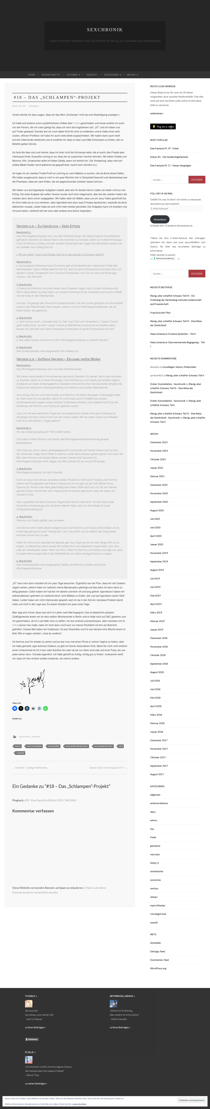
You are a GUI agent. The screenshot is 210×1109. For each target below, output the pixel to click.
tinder (20, 753)
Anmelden (155, 942)
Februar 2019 (157, 621)
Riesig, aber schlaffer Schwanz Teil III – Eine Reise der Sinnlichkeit (175, 388)
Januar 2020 (156, 544)
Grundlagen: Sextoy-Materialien (179, 366)
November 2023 (159, 450)
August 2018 (157, 672)
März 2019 (156, 612)
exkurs (153, 820)
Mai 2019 (155, 595)
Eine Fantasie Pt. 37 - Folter (164, 148)
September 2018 (159, 663)
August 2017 (157, 774)
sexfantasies (156, 871)
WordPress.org (158, 968)
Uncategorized (158, 913)
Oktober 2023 (158, 459)
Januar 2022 (156, 467)
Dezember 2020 (158, 484)
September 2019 (159, 561)
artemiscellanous (159, 803)
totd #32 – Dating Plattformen (29, 767)
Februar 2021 (157, 476)
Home (31, 75)
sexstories (24, 736)
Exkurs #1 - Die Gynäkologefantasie (169, 156)
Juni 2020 (155, 527)
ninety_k (154, 862)
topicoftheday (157, 905)
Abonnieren (160, 219)
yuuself (34, 106)
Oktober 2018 (158, 655)
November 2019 (159, 552)
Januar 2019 (156, 629)
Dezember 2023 (158, 442)
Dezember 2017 (158, 740)
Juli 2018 (155, 680)
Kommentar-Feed (159, 959)
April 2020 (155, 535)
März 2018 (156, 714)
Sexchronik (105, 29)
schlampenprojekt (77, 746)
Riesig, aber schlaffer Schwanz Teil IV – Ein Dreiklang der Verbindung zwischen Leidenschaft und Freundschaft (176, 299)
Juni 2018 (155, 689)
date (18, 746)
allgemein (155, 794)
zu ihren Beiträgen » (35, 1027)
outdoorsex (34, 746)
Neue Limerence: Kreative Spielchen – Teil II (173, 333)
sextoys (154, 888)
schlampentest (103, 746)
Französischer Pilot (160, 312)
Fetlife (76, 123)
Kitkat (15, 625)
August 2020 (157, 510)
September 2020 (159, 501)
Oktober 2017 (158, 757)
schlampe (53, 746)
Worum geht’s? (51, 75)
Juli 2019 (155, 578)
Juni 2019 (155, 586)
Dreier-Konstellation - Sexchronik (168, 383)
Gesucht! (92, 75)
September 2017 (159, 765)
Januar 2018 (156, 731)
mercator (155, 854)
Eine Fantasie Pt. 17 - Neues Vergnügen (170, 165)
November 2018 (159, 646)
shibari (153, 896)
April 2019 (155, 603)
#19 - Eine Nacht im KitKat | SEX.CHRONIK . (51, 800)
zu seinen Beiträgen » (36, 1083)
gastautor (155, 845)
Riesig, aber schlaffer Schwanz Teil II (185, 375)
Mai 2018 (155, 697)
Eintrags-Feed (157, 951)
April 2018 (155, 706)
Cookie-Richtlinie (79, 1104)
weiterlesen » (157, 113)
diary (153, 811)
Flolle (153, 837)
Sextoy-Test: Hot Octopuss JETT (108, 767)
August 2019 (157, 569)
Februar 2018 (157, 723)
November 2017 (159, 748)
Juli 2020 (155, 518)
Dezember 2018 (158, 637)
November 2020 (159, 493)
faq (152, 828)
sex (121, 746)
